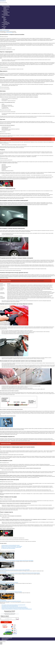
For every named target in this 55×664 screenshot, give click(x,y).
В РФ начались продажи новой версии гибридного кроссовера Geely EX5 (13, 604)
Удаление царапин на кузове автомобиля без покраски (11, 545)
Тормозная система (6, 23)
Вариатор (4, 19)
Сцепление (5, 21)
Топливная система (5, 24)
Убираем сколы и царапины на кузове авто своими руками (11, 547)
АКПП (4, 18)
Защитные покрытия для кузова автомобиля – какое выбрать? (12, 546)
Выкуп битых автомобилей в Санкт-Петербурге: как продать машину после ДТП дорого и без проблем (16, 560)
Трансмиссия (4, 17)
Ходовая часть (4, 26)
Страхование (5, 13)
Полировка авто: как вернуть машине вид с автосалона (9, 582)
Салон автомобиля (6, 15)
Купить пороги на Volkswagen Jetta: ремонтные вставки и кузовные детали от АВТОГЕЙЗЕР (15, 569)
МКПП (4, 20)
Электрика (3, 28)
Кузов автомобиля (5, 14)
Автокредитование (6, 12)
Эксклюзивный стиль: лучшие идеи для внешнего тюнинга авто (10, 601)
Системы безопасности (5, 22)
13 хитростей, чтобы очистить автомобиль (8, 548)
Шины (4, 27)
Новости (3, 16)
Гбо (4, 25)
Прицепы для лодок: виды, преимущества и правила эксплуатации (11, 591)
